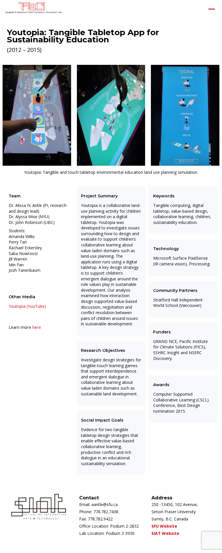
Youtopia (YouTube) (27, 306)
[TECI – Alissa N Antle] (33, 9)
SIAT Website (165, 533)
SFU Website (164, 526)
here (36, 327)
